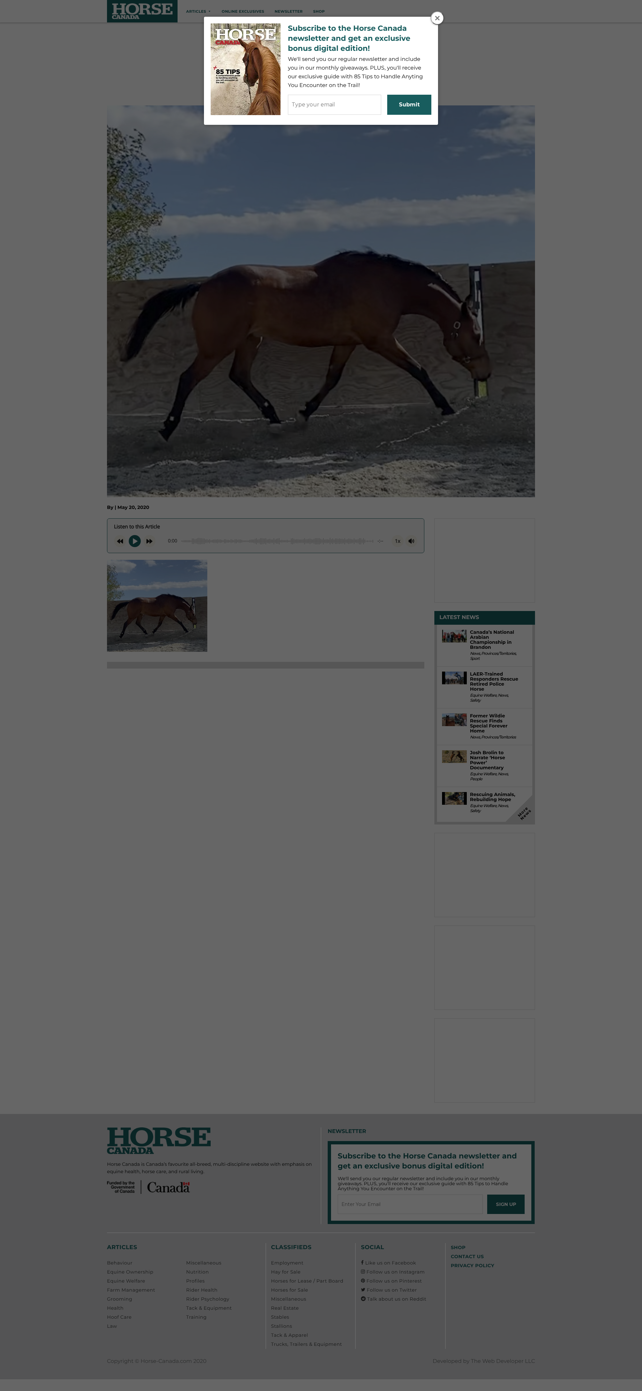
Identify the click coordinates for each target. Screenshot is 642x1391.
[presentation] (437, 18)
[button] (437, 18)
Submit (409, 104)
